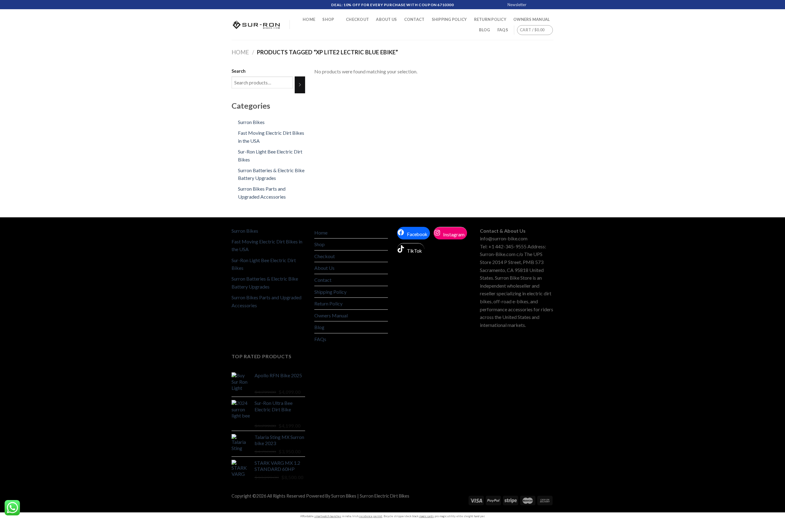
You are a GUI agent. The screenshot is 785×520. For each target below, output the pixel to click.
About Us (386, 19)
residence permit (370, 516)
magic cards (426, 516)
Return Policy (490, 19)
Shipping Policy (449, 19)
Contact (414, 19)
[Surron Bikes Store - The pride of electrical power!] (256, 24)
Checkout (357, 19)
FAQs (502, 29)
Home (309, 19)
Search (239, 71)
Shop (328, 19)
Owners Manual (531, 19)
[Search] (300, 84)
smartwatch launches (327, 516)
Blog (484, 29)
